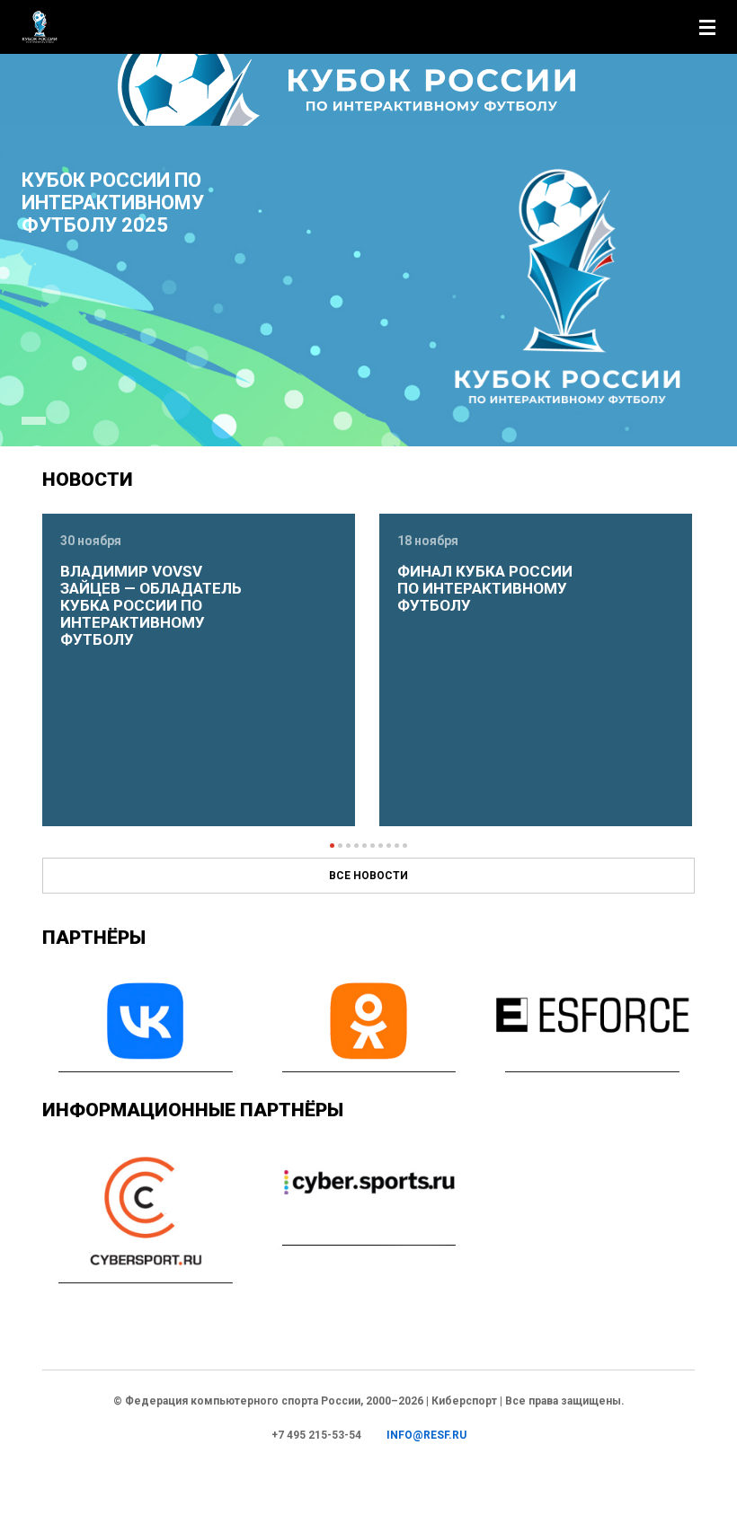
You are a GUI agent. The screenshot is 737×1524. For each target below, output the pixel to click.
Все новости (368, 875)
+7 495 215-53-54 (316, 1435)
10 (405, 845)
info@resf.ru (426, 1435)
